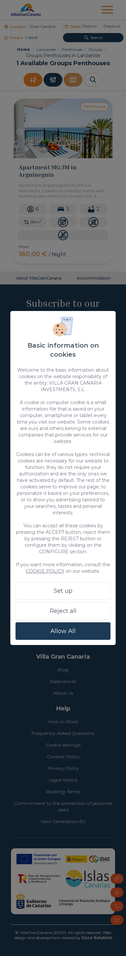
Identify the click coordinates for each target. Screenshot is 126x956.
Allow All (63, 631)
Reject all (63, 611)
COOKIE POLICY (45, 571)
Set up (63, 590)
